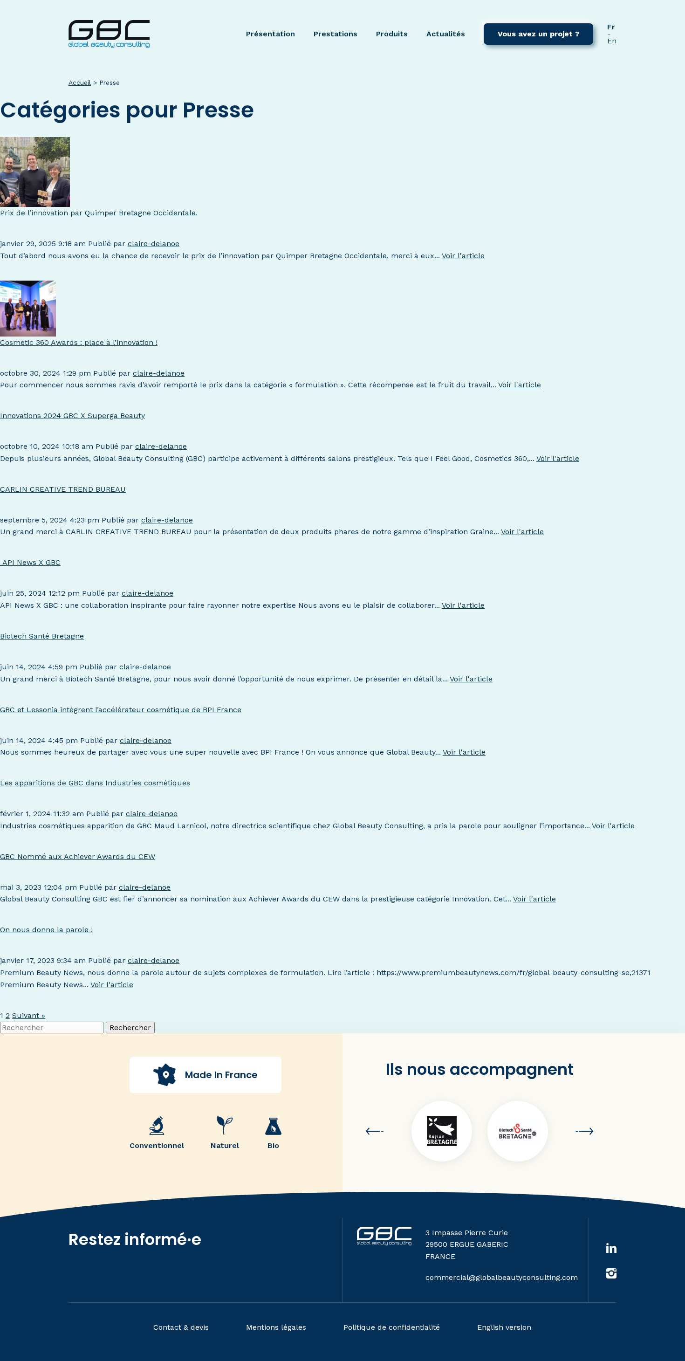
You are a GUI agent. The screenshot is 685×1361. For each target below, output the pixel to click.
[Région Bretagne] (441, 1131)
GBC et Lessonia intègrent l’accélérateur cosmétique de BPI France (120, 709)
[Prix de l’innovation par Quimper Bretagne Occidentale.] (35, 200)
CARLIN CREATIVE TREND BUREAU (63, 489)
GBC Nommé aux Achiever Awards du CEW (77, 856)
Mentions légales (276, 1327)
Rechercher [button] (130, 1027)
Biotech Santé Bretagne (42, 636)
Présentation (270, 33)
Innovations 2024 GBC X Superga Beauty (72, 415)
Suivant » (28, 1015)
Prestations (335, 33)
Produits (392, 33)
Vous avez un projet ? (538, 33)
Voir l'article (463, 255)
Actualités (445, 33)
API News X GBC (30, 562)
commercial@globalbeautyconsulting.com (501, 1277)
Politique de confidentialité (391, 1327)
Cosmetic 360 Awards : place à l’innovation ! (79, 342)
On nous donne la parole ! (46, 929)
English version (504, 1327)
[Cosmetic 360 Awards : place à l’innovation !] (28, 330)
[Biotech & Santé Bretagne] (517, 1131)
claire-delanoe (153, 243)
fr (611, 26)
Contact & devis (181, 1327)
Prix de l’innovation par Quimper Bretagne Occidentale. (99, 212)
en (611, 40)
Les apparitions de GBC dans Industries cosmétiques (95, 782)
